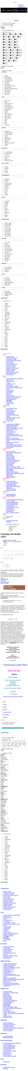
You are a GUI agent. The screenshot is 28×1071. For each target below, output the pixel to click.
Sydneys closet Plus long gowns (13, 396)
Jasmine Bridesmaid (10, 494)
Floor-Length (8, 228)
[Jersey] (3, 797)
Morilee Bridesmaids (11, 495)
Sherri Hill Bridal (10, 470)
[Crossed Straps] (4, 776)
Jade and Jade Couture (11, 431)
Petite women (9, 443)
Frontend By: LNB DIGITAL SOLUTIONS (13, 696)
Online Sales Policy (5, 582)
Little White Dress (9, 108)
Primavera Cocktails (10, 366)
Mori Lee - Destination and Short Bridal (15, 468)
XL (15, 60)
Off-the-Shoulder (9, 249)
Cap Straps (7, 291)
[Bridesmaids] (6, 757)
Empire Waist (8, 268)
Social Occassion (7, 712)
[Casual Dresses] (6, 758)
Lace (6, 190)
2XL (6, 63)
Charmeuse (7, 201)
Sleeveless (7, 285)
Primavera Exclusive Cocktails (13, 417)
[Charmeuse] (3, 794)
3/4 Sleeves (7, 279)
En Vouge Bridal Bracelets (12, 502)
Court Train (7, 227)
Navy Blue (7, 318)
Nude (6, 338)
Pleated (6, 141)
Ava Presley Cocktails (11, 359)
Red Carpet (7, 93)
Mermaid (7, 270)
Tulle (6, 216)
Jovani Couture (9, 409)
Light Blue (7, 313)
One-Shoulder (8, 251)
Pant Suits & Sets (10, 413)
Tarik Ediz (8, 521)
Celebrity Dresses (9, 132)
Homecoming (8, 87)
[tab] (14, 364)
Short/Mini (7, 231)
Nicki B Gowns (9, 395)
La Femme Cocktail (10, 365)
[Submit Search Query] (16, 720)
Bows (6, 181)
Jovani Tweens (9, 361)
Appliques (7, 179)
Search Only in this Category (8, 23)
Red (6, 332)
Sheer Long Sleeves (9, 282)
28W (6, 55)
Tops (6, 122)
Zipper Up (7, 159)
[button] (4, 10)
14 (11, 39)
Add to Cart (3, 572)
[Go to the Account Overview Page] (16, 2)
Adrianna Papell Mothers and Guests (14, 428)
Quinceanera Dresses (11, 483)
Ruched (6, 144)
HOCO (5, 704)
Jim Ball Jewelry (10, 511)
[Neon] (2, 783)
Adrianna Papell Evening (12, 520)
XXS (6, 58)
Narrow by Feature (7, 70)
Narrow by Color (7, 301)
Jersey (6, 205)
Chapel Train (8, 226)
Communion (8, 81)
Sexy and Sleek (8, 115)
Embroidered (8, 184)
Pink (6, 325)
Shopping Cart (22, 7)
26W (19, 52)
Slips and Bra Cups (10, 510)
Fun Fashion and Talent (11, 408)
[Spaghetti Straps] (4, 828)
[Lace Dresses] (4, 765)
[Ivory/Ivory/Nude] (8, 566)
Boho (6, 102)
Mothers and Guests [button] (5, 961)
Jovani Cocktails (10, 363)
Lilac (6, 320)
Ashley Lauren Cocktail (11, 357)
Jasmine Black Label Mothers (13, 424)
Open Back (7, 140)
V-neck (6, 261)
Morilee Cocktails (10, 370)
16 (16, 39)
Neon (6, 169)
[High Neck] (4, 809)
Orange (6, 333)
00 (11, 34)
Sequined (7, 212)
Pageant (8, 416)
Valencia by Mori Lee (11, 489)
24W (12, 52)
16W (6, 50)
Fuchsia (6, 328)
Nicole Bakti (9, 392)
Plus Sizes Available (9, 142)
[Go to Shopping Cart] (13, 2)
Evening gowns (9, 430)
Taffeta (6, 215)
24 (5, 45)
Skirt (6, 119)
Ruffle (6, 191)
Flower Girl (7, 84)
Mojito (6, 305)
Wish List (21, 4)
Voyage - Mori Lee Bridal (12, 472)
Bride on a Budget (10, 456)
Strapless (7, 258)
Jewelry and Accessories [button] (6, 1040)
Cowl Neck (7, 242)
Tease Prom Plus (10, 403)
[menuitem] (22, 4)
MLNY (8, 437)
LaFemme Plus (9, 391)
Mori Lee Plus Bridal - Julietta (13, 466)
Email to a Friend (4, 583)
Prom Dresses (8, 90)
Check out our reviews (13, 680)
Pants (6, 112)
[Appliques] (4, 787)
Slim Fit (6, 271)
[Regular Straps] (4, 827)
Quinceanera (8, 91)
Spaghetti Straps (8, 294)
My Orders (12, 682)
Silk (6, 214)
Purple (6, 319)
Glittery (6, 167)
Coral (6, 335)
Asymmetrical (8, 224)
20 (11, 42)
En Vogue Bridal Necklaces (12, 507)
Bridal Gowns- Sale (10, 477)
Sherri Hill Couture (10, 418)
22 (16, 42)
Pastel (6, 172)
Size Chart (3, 580)
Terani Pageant (9, 420)
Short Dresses (8, 118)
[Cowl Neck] (4, 806)
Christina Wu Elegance (11, 426)
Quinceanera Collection (11, 485)
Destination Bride (10, 457)
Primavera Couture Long (12, 398)
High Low (7, 137)
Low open (7, 156)
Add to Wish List (4, 579)
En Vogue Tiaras (10, 506)
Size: (2, 547)
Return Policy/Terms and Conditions (12, 688)
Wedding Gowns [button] (5, 988)
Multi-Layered (8, 138)
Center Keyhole (8, 134)
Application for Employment (12, 685)
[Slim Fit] (4, 816)
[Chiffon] (3, 795)
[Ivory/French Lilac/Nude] (5, 566)
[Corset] (5, 772)
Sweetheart (7, 259)
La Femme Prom (10, 390)
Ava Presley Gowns (10, 383)
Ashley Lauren (9, 379)
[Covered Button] (4, 775)
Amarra (8, 382)
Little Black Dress (9, 106)
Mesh (6, 208)
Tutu (6, 123)
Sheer (6, 157)
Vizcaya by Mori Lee (11, 490)
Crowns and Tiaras (10, 500)
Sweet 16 (7, 94)
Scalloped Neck (8, 253)
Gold (6, 339)
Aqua (6, 310)
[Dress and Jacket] (4, 764)
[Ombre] (2, 785)
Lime (6, 309)
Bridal (6, 75)
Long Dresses (8, 109)
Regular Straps (8, 292)
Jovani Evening (9, 433)
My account (13, 681)
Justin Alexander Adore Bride (13, 460)
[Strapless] (4, 829)
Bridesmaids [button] (4, 1033)
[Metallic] (2, 782)
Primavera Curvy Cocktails (12, 368)
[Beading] (4, 789)
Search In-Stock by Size (8, 30)
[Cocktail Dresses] (6, 759)
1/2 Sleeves (7, 277)
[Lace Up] (4, 777)
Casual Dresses (8, 78)
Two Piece (7, 125)
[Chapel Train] (4, 803)
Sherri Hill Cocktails (11, 373)
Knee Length (8, 230)
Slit (5, 145)
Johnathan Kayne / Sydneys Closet (14, 387)
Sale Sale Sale (9, 516)
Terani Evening (9, 447)
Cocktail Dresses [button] (5, 888)
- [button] (4, 519)
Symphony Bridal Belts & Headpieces (15, 499)
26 (11, 45)
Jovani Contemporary (11, 411)
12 (5, 39)
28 (16, 45)
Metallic (7, 168)
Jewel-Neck (7, 246)
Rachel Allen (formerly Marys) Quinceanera (13, 1028)
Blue (6, 316)
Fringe (6, 189)
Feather (6, 186)
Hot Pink (7, 326)
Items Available (9, 589)
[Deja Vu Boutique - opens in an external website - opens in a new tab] (13, 677)
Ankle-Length (8, 223)
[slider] (25, 728)
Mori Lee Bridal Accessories (12, 512)
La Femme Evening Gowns (12, 434)
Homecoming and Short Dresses (13, 360)
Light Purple (8, 322)
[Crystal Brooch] (4, 791)
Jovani (7, 389)
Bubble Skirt (8, 131)
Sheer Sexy (7, 116)
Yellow (6, 303)
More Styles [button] (3, 1064)
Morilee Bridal (9, 465)
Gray (6, 343)
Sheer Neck (7, 256)
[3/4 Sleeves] (5, 820)
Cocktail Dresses (8, 80)
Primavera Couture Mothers (12, 438)
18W (12, 50)
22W (6, 52)
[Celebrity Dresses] (5, 769)
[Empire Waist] (4, 814)
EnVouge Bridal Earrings (12, 503)
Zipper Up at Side (9, 160)
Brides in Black (9, 455)
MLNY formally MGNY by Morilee (14, 435)
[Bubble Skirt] (5, 768)
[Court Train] (4, 804)
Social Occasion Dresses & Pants (13, 444)
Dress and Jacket (8, 103)
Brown (6, 340)
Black (6, 342)
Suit (6, 120)
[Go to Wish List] (15, 2)
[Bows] (4, 790)
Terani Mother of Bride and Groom (14, 446)
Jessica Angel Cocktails (11, 364)
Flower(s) (7, 187)
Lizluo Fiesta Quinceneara (12, 482)
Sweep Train (8, 233)
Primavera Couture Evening (12, 442)
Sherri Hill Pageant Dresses (12, 414)
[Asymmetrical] (4, 801)
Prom (4, 701)
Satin (6, 211)
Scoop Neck (7, 255)
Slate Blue (7, 315)
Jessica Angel (9, 385)
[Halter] (4, 808)
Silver (6, 345)
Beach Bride (9, 454)
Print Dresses (8, 113)
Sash (6, 193)
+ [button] (4, 355)
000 (6, 34)
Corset (6, 135)
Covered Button (8, 152)
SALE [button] (2, 1059)
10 (20, 37)
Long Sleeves (8, 280)
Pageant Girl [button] (4, 943)
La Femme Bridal (10, 463)
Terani (7, 404)
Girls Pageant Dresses (10, 85)
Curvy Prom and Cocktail (12, 386)
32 (11, 47)
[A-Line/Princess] (4, 813)
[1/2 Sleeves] (5, 819)
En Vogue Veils (9, 508)
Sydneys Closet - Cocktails (12, 372)
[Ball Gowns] (4, 762)
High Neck (7, 245)
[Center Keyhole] (5, 771)
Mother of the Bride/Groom (11, 88)
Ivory (6, 336)
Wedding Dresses (10, 476)
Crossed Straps (8, 153)
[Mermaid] (4, 815)
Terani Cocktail (9, 374)
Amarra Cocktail (10, 356)
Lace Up (7, 155)
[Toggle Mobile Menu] (1, 698)
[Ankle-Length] (4, 800)
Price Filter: (5, 24)
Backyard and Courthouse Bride (13, 452)
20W (19, 50)
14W (17, 47)
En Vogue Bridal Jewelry (12, 504)
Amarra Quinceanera (11, 481)
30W (12, 55)
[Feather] (3, 796)
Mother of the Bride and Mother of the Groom (13, 979)
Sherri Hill (8, 400)
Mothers (5, 709)
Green (6, 307)
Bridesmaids (7, 77)
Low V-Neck (8, 248)
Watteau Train (8, 236)
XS (12, 58)
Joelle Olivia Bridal (10, 459)
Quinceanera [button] (4, 1020)
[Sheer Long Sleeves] (5, 823)
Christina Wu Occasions (11, 429)
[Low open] (4, 778)
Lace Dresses (8, 105)
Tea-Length (7, 234)
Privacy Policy (13, 684)
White (6, 346)
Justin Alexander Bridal (11, 461)
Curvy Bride (9, 469)
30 (5, 47)
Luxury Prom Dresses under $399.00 (14, 378)
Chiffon (6, 202)
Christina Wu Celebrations (12, 425)
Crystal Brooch (8, 183)
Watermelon (7, 329)
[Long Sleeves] (5, 822)
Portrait (6, 252)
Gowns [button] (2, 912)
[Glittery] (2, 781)
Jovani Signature (10, 412)
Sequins (6, 194)
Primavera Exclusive (11, 399)
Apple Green (8, 306)
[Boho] (4, 763)
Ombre (6, 171)
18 (5, 42)
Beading (7, 180)
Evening (7, 83)
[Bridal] (6, 755)
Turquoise (7, 312)
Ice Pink (7, 323)
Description (8, 586)
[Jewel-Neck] (4, 810)
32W (19, 55)
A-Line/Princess (8, 267)
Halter (6, 243)
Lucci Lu (8, 394)
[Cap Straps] (4, 826)
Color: (2, 562)
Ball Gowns (7, 100)
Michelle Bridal (9, 464)
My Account (21, 6)
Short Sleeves (8, 283)
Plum (6, 330)
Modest (6, 110)
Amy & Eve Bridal (10, 451)
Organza (7, 209)
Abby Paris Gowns (10, 381)
